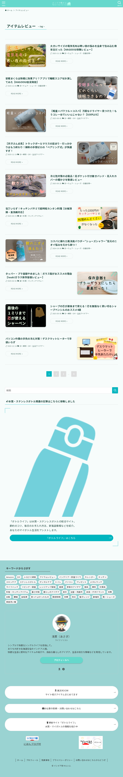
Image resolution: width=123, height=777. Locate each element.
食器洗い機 (11, 601)
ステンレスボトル (28, 582)
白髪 (8, 596)
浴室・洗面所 (76, 591)
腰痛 (16, 596)
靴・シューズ (109, 596)
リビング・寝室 (29, 587)
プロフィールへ (61, 659)
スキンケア (11, 582)
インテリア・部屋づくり (70, 577)
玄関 (110, 591)
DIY (18, 577)
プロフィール (32, 760)
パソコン (69, 582)
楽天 (65, 591)
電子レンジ (84, 596)
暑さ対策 (36, 591)
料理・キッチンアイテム (17, 591)
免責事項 (45, 760)
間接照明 (56, 596)
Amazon (10, 577)
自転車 (24, 596)
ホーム (20, 760)
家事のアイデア (74, 587)
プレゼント (81, 582)
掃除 (94, 587)
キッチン (102, 577)
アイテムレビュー (48, 577)
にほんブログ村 (32, 744)
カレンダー (90, 577)
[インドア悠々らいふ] (61, 3)
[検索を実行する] (115, 390)
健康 (61, 587)
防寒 (66, 596)
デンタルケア (45, 582)
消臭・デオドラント (95, 591)
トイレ (58, 582)
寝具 (86, 587)
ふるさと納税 (30, 577)
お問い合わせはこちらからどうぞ (91, 760)
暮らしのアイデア (51, 591)
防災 (74, 596)
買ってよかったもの (40, 596)
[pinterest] (63, 669)
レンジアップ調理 (47, 587)
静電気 (96, 596)
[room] (59, 669)
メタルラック (96, 582)
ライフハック (12, 587)
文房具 (102, 587)
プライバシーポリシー (62, 760)
